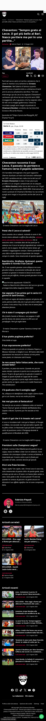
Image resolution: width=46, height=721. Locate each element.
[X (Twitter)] (25, 690)
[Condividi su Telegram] (39, 76)
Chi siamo (29, 696)
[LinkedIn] (5, 511)
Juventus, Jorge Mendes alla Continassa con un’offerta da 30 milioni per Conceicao (27, 613)
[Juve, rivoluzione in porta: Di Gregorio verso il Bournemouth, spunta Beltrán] (8, 594)
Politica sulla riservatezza (10, 704)
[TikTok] (21, 690)
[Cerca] (38, 14)
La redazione (18, 696)
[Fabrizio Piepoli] (8, 503)
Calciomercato (7, 545)
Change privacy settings (8, 719)
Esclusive (5, 44)
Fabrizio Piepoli (23, 499)
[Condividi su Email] (43, 76)
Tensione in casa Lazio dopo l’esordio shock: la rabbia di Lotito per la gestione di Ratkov (29, 642)
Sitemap (36, 704)
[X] (10, 511)
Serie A (5, 76)
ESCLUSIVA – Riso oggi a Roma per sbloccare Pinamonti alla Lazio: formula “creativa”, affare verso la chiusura (29, 605)
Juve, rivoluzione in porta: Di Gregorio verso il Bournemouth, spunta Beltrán (28, 594)
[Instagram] (16, 690)
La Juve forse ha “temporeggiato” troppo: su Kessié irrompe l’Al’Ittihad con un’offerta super (30, 623)
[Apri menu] (42, 14)
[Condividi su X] (31, 76)
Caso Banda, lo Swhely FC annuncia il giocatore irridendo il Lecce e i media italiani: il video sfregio (29, 661)
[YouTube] (29, 690)
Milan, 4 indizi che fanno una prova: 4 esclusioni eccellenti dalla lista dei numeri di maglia (29, 632)
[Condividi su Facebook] (27, 76)
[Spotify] (33, 690)
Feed (42, 704)
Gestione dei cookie (26, 704)
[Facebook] (12, 690)
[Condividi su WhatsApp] (35, 76)
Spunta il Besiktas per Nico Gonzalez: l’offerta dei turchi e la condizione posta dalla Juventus (30, 652)
